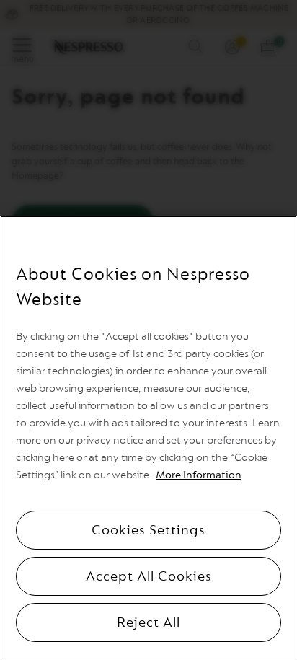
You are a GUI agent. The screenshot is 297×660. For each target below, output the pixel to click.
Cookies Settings (148, 530)
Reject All (148, 622)
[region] (148, 438)
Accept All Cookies (149, 576)
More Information (198, 475)
